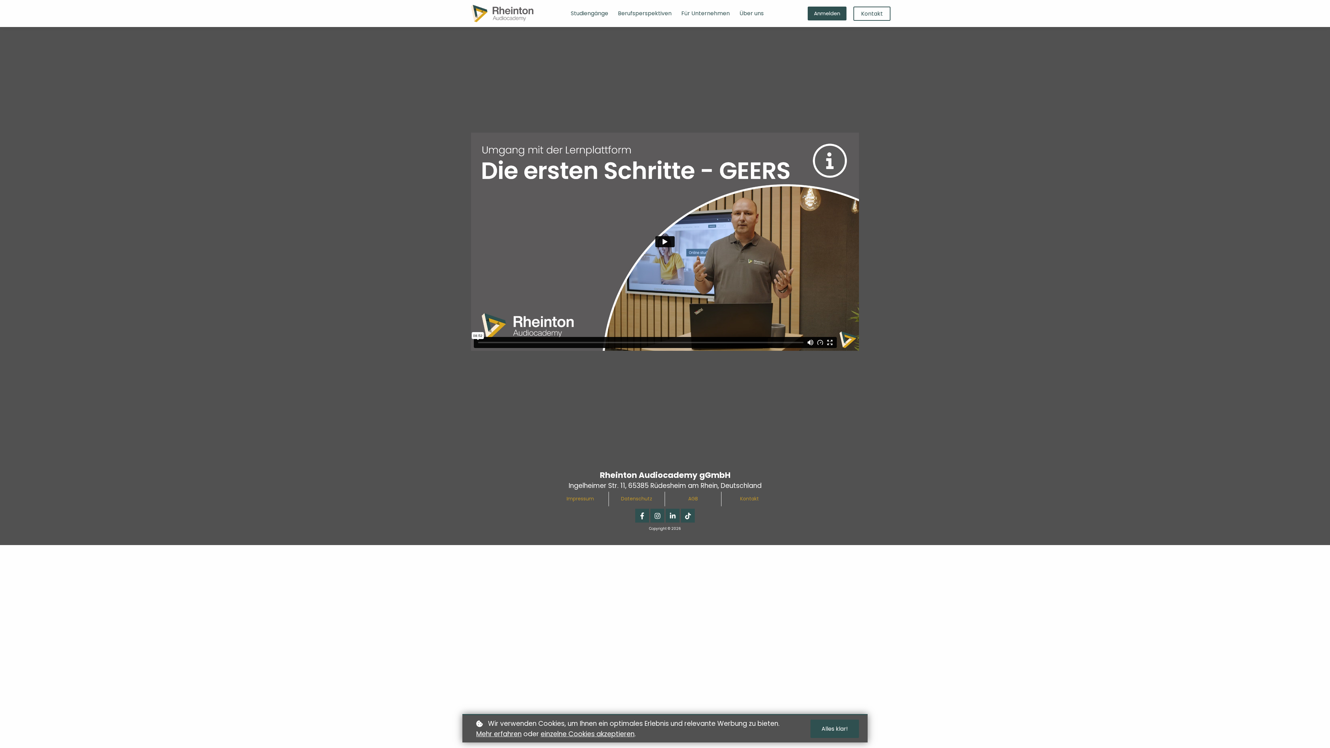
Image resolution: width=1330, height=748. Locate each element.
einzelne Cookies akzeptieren (588, 734)
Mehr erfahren (499, 734)
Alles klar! (835, 729)
